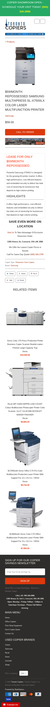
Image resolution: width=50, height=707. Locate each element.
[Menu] (37, 21)
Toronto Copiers (17, 682)
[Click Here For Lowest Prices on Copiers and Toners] (25, 35)
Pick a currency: (12, 673)
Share (23, 274)
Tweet (11, 274)
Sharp (7, 665)
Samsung (9, 116)
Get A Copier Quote (12, 630)
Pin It (35, 274)
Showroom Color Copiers (24, 262)
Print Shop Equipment (13, 626)
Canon (7, 645)
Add (10, 280)
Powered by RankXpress (14, 689)
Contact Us (9, 634)
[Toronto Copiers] (15, 24)
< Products (10, 42)
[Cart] (42, 21)
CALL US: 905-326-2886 (25, 596)
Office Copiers (10, 622)
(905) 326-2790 (36, 254)
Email (22, 280)
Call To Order (25, 132)
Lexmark (8, 661)
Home (7, 618)
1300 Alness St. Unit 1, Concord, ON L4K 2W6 (25, 599)
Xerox (7, 657)
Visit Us (10, 232)
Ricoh (7, 653)
